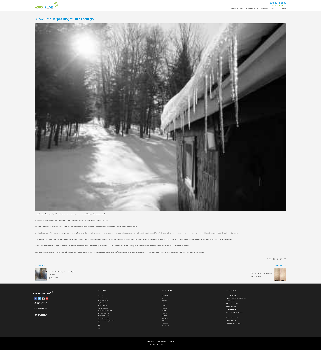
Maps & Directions (231, 306)
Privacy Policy (150, 341)
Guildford (164, 303)
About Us (100, 295)
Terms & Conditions (161, 341)
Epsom (164, 298)
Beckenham (165, 295)
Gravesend (165, 300)
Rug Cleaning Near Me (104, 318)
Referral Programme (103, 313)
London (164, 310)
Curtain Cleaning (102, 305)
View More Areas (166, 326)
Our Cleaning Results (103, 315)
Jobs (99, 323)
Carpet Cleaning (102, 298)
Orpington (164, 313)
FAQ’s (99, 326)
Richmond (164, 315)
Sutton (164, 321)
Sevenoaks (165, 318)
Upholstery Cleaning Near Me (106, 321)
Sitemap (172, 341)
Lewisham (164, 308)
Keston (164, 305)
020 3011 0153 (234, 303)
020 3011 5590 (278, 2)
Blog (99, 328)
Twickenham (165, 323)
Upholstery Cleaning (103, 300)
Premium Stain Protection (105, 310)
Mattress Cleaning (103, 308)
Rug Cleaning (101, 303)
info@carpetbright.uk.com (233, 323)
